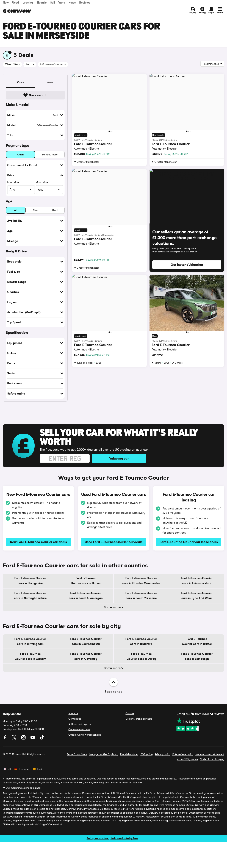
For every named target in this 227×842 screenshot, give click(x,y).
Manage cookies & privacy (103, 754)
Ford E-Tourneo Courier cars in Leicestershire (197, 581)
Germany (24, 769)
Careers (130, 713)
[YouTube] (33, 738)
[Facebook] (5, 738)
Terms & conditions (77, 754)
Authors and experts (79, 724)
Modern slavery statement (209, 754)
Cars (20, 82)
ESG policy (146, 754)
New (6, 2)
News (72, 2)
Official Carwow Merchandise (84, 734)
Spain (40, 769)
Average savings (12, 793)
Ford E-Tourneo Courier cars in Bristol (197, 641)
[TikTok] (42, 738)
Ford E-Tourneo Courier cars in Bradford (141, 641)
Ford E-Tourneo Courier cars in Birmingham (30, 641)
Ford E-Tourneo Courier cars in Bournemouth (86, 641)
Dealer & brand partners (139, 718)
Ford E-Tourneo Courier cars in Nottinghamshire (30, 596)
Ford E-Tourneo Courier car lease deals (189, 542)
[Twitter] (14, 738)
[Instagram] (23, 738)
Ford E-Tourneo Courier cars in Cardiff (30, 656)
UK (9, 769)
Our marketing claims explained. (23, 787)
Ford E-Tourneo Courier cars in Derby (141, 656)
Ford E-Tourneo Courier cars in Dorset (86, 581)
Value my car (119, 458)
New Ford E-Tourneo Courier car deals (38, 542)
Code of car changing (212, 759)
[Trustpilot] (200, 724)
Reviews (84, 2)
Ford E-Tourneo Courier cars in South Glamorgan (86, 596)
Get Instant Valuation (187, 264)
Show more (112, 607)
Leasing (28, 2)
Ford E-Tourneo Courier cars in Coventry (86, 656)
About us (73, 713)
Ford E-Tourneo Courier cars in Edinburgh (197, 656)
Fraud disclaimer (129, 754)
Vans (61, 2)
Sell (52, 2)
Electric (42, 2)
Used (15, 2)
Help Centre (12, 714)
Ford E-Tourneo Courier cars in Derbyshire (30, 581)
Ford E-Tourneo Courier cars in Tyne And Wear (197, 596)
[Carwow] (17, 11)
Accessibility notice (187, 759)
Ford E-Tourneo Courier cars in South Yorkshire (141, 596)
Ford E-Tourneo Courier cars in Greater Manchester (141, 581)
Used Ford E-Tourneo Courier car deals (113, 542)
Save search (38, 95)
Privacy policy (162, 754)
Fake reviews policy (182, 754)
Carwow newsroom (79, 729)
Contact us (74, 718)
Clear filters (12, 64)
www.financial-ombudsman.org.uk (26, 816)
